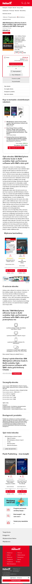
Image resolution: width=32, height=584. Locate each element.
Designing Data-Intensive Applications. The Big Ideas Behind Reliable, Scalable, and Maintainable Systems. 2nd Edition (16, 139)
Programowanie (6, 406)
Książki (10, 7)
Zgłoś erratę (5, 402)
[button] (27, 245)
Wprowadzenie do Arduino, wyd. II (10, 260)
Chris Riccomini (17, 141)
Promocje (11, 10)
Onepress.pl (9, 552)
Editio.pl (9, 555)
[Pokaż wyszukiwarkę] (22, 3)
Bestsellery (23, 10)
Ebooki (14, 7)
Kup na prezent (16, 71)
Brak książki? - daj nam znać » (19, 515)
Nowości (17, 10)
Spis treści (8, 94)
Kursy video (20, 7)
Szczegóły (8, 89)
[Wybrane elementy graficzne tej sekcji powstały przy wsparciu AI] (28, 282)
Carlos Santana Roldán (11, 135)
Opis (7, 86)
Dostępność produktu (9, 91)
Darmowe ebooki (7, 13)
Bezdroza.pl (9, 557)
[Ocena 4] (20, 45)
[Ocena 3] (18, 45)
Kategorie (5, 7)
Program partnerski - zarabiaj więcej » (20, 509)
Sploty (18, 561)
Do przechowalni (16, 81)
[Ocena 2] (16, 45)
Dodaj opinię (16, 373)
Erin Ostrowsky (26, 486)
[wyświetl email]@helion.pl (11, 574)
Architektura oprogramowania (18, 406)
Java (25, 409)
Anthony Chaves (22, 36)
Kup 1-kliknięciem (16, 74)
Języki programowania (16, 409)
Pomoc (21, 354)
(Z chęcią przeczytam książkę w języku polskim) (20, 40)
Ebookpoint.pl (20, 557)
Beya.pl (19, 559)
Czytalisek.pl (10, 561)
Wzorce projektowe (16, 407)
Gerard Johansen (10, 486)
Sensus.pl (19, 552)
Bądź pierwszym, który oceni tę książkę (20, 47)
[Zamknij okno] (28, 578)
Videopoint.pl (10, 559)
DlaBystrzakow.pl (21, 555)
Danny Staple (22, 265)
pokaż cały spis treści (10, 448)
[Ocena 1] (15, 45)
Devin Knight (20, 486)
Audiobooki (6, 10)
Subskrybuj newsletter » (21, 522)
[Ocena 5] (21, 45)
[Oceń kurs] (7, 373)
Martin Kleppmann (10, 141)
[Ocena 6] (23, 45)
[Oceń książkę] (20, 45)
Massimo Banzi (9, 264)
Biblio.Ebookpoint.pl (11, 563)
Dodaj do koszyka (16, 64)
